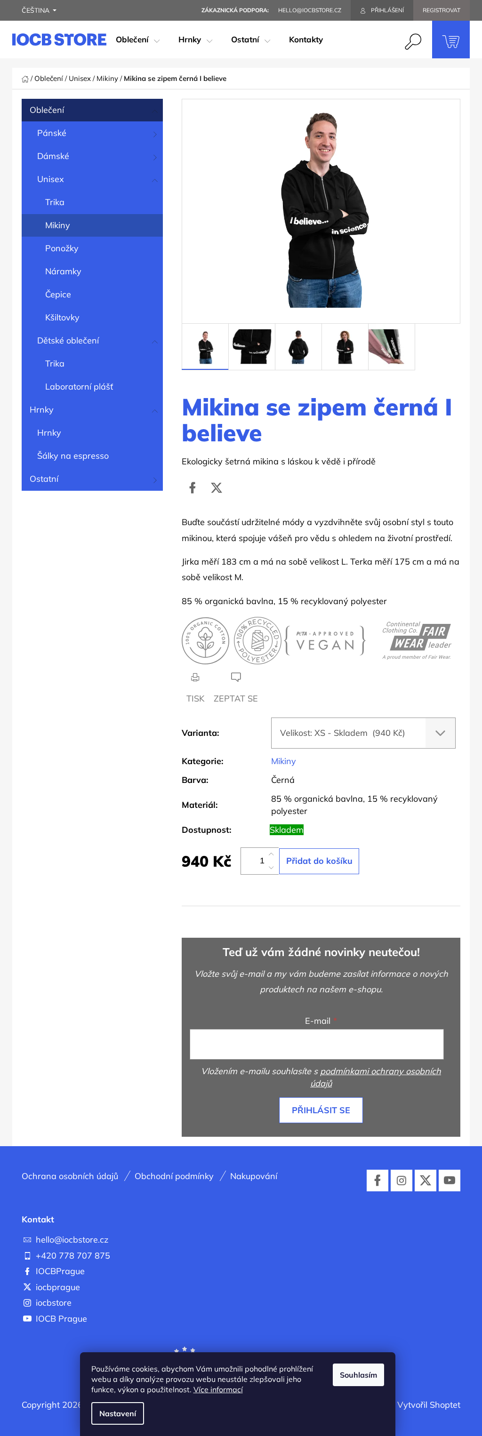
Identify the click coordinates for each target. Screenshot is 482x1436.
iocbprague (58, 1287)
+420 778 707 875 (73, 1255)
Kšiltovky (62, 317)
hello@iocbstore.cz (72, 1239)
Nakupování (253, 1176)
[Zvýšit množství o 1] (271, 854)
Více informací (218, 1389)
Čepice (58, 294)
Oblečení (47, 109)
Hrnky (42, 409)
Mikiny (57, 225)
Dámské (53, 156)
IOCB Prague (61, 1318)
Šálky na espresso (73, 455)
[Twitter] (216, 488)
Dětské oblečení (68, 340)
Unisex (50, 179)
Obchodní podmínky (174, 1176)
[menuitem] (137, 39)
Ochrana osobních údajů (70, 1176)
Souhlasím (358, 1375)
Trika (54, 202)
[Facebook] (192, 488)
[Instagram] (401, 1180)
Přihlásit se (321, 1110)
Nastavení (117, 1413)
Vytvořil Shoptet (428, 1404)
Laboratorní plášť (79, 386)
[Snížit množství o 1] (271, 867)
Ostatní (44, 478)
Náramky (63, 271)
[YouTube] (449, 1180)
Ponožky (62, 248)
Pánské (51, 133)
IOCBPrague (60, 1271)
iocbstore (54, 1302)
